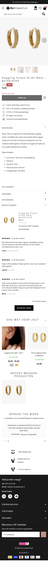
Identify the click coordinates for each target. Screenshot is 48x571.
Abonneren (43, 534)
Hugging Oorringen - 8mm (13, 353)
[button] (44, 40)
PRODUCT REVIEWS (9, 205)
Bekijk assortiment (3, 8)
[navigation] (13, 70)
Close (24, 504)
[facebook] (16, 496)
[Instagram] (4, 496)
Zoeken (43, 14)
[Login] (35, 8)
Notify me (22, 98)
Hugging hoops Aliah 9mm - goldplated (28, 215)
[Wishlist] (40, 8)
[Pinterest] (10, 496)
